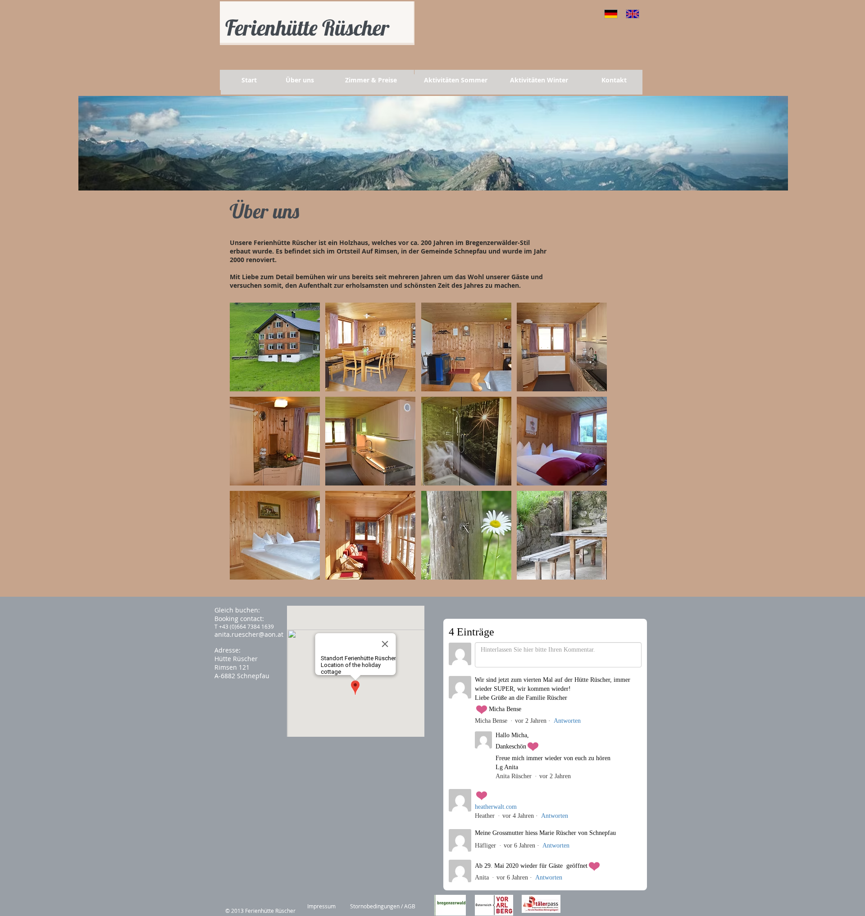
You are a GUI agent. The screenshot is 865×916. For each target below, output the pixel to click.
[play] (588, 572)
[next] (590, 446)
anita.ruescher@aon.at (248, 634)
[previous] (246, 446)
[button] (275, 347)
